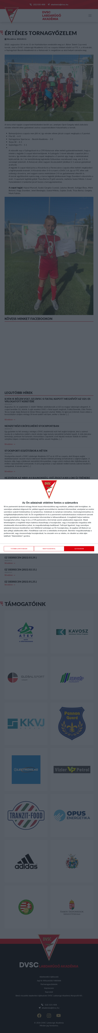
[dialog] (49, 516)
